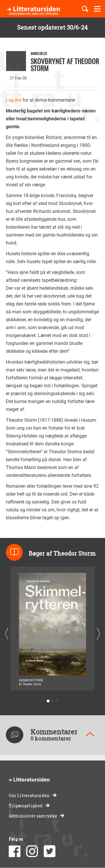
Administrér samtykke (33, 816)
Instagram (32, 851)
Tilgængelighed (26, 805)
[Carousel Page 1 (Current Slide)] (48, 701)
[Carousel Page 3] (57, 701)
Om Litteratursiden (29, 795)
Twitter (49, 851)
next (98, 634)
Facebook (14, 851)
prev (6, 634)
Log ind (13, 100)
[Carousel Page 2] (52, 701)
